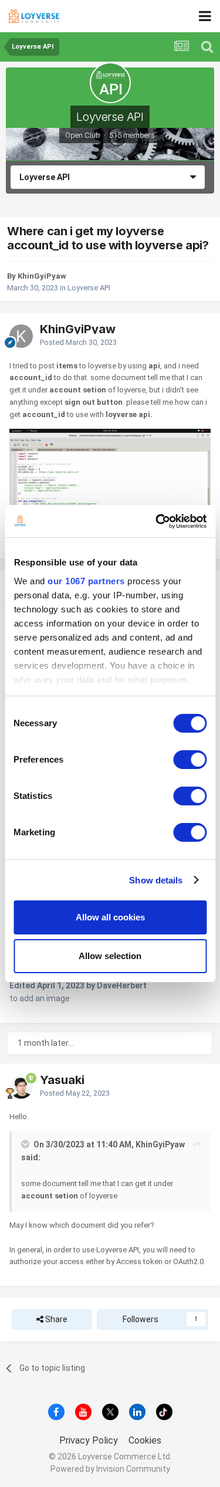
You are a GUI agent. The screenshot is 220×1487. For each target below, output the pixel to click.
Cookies (144, 1440)
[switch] (190, 759)
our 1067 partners (86, 581)
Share (55, 1319)
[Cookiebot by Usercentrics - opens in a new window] (157, 521)
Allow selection (110, 956)
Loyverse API (109, 117)
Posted (78, 342)
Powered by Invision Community (110, 1469)
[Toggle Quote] (26, 1144)
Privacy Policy (88, 1440)
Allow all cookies (110, 917)
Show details (155, 880)
